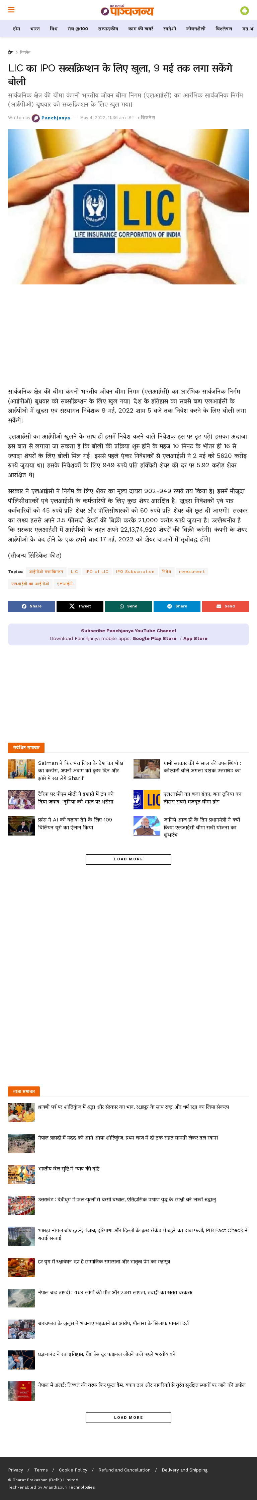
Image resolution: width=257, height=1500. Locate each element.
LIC (74, 571)
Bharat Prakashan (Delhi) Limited (45, 1480)
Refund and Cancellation (124, 1469)
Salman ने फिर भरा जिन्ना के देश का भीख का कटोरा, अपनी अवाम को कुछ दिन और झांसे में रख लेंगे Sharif (80, 770)
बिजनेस (25, 52)
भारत (35, 28)
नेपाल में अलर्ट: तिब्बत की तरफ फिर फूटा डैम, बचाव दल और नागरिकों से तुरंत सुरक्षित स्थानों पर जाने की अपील (142, 1385)
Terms (41, 1469)
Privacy (15, 1469)
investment (192, 571)
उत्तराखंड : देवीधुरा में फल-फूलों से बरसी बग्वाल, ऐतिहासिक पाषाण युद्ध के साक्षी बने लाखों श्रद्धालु (127, 1199)
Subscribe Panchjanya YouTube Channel (128, 630)
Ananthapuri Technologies (69, 1487)
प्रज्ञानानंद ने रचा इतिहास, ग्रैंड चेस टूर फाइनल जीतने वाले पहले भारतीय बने (106, 1354)
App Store (195, 638)
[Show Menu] (11, 10)
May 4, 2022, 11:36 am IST (107, 117)
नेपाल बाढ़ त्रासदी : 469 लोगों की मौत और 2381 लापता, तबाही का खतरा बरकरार (115, 1292)
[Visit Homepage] (127, 10)
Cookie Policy (73, 1469)
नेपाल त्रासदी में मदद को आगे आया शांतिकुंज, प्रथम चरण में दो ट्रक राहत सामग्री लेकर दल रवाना (128, 1137)
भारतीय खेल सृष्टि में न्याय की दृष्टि (68, 1168)
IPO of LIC (97, 571)
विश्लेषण (224, 28)
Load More (128, 859)
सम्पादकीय (108, 28)
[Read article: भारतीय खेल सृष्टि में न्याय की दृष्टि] (21, 1174)
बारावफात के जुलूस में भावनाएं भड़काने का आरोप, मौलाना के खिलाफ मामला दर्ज (113, 1323)
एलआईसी (65, 583)
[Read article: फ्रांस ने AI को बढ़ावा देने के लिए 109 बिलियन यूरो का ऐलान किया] (21, 825)
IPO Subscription (135, 571)
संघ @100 (78, 28)
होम (16, 28)
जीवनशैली (195, 28)
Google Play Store (154, 638)
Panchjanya (55, 117)
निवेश (166, 571)
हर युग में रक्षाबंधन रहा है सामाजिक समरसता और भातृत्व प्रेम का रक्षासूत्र (104, 1261)
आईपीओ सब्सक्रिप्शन (46, 571)
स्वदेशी (169, 28)
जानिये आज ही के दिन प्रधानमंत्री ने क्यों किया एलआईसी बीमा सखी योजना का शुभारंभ (202, 827)
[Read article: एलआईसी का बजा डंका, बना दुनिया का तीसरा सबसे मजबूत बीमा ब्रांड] (147, 799)
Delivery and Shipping (184, 1469)
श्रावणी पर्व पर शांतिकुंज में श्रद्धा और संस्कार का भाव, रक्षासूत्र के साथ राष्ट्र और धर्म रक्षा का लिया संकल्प (133, 1107)
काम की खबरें (140, 28)
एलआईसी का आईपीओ (30, 583)
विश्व (54, 28)
